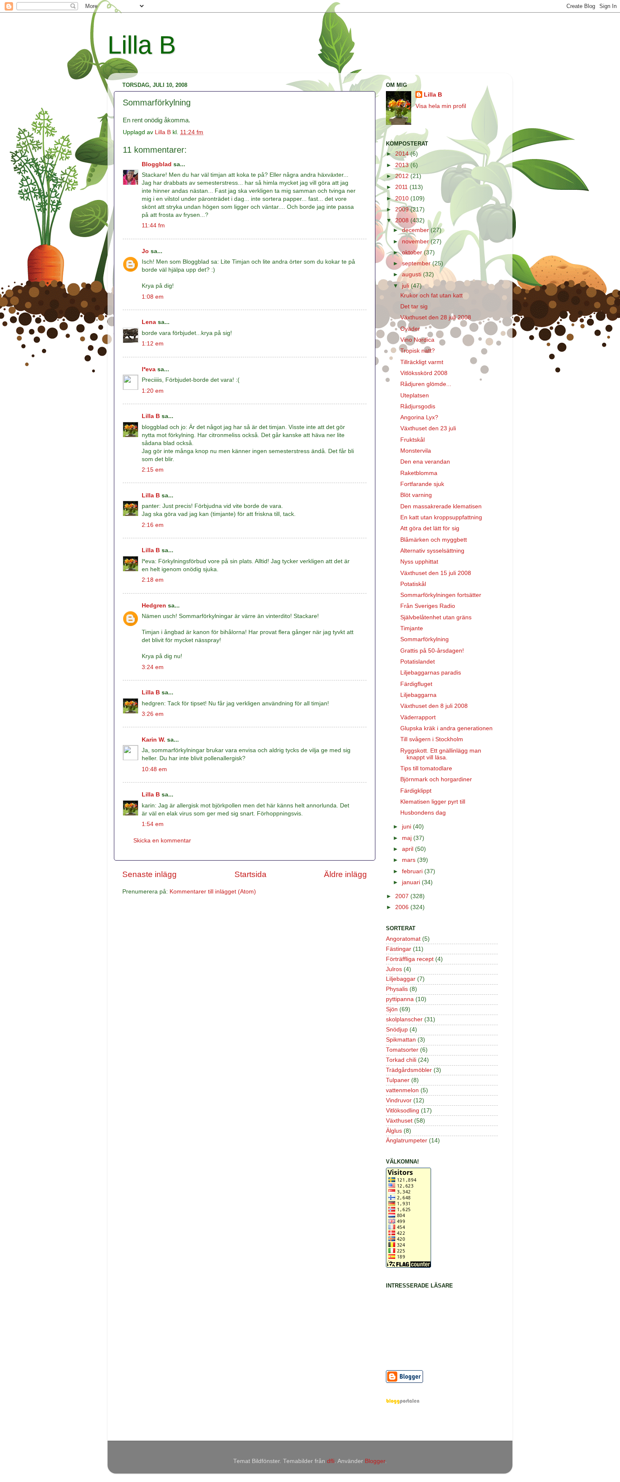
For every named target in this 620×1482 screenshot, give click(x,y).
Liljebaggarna (418, 695)
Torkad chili (401, 1060)
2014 (402, 154)
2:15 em (153, 470)
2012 (402, 176)
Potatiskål (413, 584)
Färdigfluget (416, 684)
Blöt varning (416, 495)
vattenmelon (402, 1090)
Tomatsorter (402, 1050)
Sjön (392, 1009)
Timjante (411, 628)
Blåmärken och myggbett (433, 540)
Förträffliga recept (410, 959)
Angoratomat (403, 939)
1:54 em (153, 824)
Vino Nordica (417, 340)
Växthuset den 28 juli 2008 (435, 317)
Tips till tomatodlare (426, 768)
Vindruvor (399, 1100)
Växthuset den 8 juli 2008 (434, 706)
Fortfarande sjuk (422, 484)
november (416, 241)
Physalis (397, 989)
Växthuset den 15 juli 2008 (435, 573)
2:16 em (153, 525)
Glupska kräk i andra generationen (446, 728)
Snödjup (397, 1029)
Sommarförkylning (424, 639)
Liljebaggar (400, 979)
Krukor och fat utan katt (431, 295)
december (416, 230)
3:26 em (153, 714)
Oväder (410, 329)
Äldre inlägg (345, 874)
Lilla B (142, 45)
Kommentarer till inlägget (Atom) (213, 891)
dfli (330, 1461)
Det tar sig (414, 306)
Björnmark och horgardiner (436, 779)
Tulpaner (398, 1080)
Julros (394, 969)
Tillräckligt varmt (421, 362)
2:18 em (153, 580)
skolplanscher (404, 1019)
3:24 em (153, 667)
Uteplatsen (414, 395)
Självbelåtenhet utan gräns (436, 617)
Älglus (394, 1131)
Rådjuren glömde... (425, 384)
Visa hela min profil (440, 106)
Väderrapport (418, 717)
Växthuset (399, 1121)
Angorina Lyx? (419, 417)
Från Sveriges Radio (427, 606)
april (408, 849)
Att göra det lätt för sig (429, 528)
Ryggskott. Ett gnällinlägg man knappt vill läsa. (440, 754)
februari (413, 871)
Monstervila (415, 451)
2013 (402, 165)
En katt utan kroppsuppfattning (441, 517)
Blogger (375, 1461)
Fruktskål (412, 440)
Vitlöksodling (402, 1110)
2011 (402, 187)
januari (412, 882)
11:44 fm (153, 225)
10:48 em (154, 769)
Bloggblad (157, 164)
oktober (413, 252)
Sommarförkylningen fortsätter (440, 595)
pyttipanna (400, 999)
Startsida (251, 874)
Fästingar (398, 949)
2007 (402, 896)
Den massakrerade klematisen (441, 506)
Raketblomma (418, 473)
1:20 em (153, 391)
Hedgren (154, 605)
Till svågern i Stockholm (431, 739)
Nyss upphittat (419, 562)
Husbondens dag (423, 813)
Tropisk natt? (417, 351)
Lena (149, 322)
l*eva (149, 369)
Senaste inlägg (149, 874)
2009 (402, 209)
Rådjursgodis (417, 406)
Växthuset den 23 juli (428, 428)
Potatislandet (417, 662)
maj (407, 838)
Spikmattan (401, 1040)
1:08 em (153, 297)
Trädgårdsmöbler (409, 1070)
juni (407, 826)
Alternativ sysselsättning (432, 551)
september (417, 263)
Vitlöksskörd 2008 (423, 373)
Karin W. (153, 740)
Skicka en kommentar (162, 840)
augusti (412, 274)
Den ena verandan (425, 462)
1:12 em (153, 343)
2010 (402, 198)
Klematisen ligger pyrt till (432, 802)
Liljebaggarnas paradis (430, 672)
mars (409, 860)
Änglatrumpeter (406, 1140)
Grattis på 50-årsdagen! (432, 651)
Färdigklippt (415, 791)
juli (406, 286)
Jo (145, 251)
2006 (402, 907)
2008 (402, 220)
